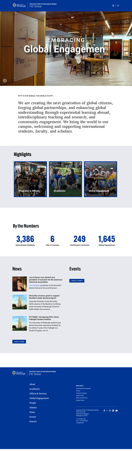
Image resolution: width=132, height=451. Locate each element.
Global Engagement (39, 398)
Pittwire (78, 391)
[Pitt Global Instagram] (110, 410)
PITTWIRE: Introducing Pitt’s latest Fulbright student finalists (44, 318)
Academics (34, 389)
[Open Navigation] (118, 5)
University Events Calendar (83, 388)
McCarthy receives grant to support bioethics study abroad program (44, 296)
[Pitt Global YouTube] (116, 410)
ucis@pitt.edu (80, 422)
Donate (33, 421)
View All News (19, 341)
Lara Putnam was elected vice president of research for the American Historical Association (45, 279)
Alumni (33, 407)
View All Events (77, 280)
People (32, 403)
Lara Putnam (34, 285)
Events (32, 417)
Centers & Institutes (81, 393)
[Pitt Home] (20, 5)
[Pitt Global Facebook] (104, 410)
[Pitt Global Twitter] (107, 410)
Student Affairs (80, 400)
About (32, 384)
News (32, 412)
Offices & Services (38, 393)
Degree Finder (80, 395)
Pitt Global (43, 5)
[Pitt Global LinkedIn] (113, 410)
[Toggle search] (114, 5)
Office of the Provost (81, 398)
